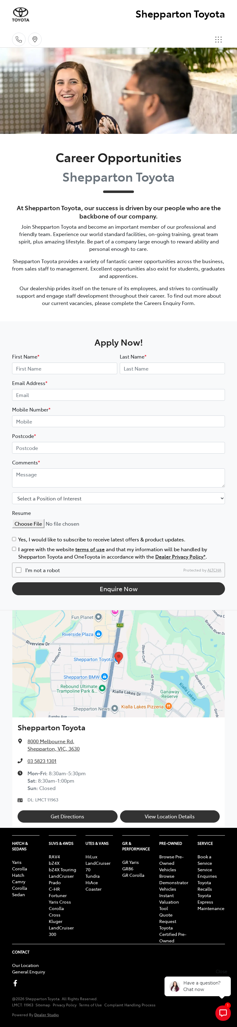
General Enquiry (28, 972)
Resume (21, 512)
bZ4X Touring (62, 869)
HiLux (91, 856)
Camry (18, 881)
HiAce (91, 882)
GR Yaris (130, 862)
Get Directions (67, 816)
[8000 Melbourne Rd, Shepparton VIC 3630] (35, 39)
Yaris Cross (60, 902)
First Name (26, 356)
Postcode (24, 435)
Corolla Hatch (19, 871)
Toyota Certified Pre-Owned (172, 934)
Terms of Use (90, 1004)
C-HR (54, 889)
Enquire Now (119, 588)
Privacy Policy (65, 1004)
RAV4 (54, 856)
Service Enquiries (207, 872)
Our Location (25, 965)
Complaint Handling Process (130, 1004)
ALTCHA (214, 570)
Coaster (93, 889)
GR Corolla (133, 875)
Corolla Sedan (19, 891)
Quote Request (167, 918)
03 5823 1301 (41, 760)
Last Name (133, 356)
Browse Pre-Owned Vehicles (171, 863)
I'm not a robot (42, 570)
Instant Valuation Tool (169, 901)
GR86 (127, 868)
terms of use (90, 549)
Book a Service (205, 859)
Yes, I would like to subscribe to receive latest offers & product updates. (101, 539)
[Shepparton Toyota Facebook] (16, 983)
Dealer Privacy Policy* (180, 556)
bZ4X (54, 863)
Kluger (55, 921)
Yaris (17, 862)
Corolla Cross (56, 911)
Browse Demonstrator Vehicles (173, 882)
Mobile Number (31, 409)
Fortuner (58, 895)
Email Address (30, 382)
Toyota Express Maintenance (211, 901)
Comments (26, 462)
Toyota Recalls (205, 885)
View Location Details (170, 816)
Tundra (92, 876)
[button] (218, 39)
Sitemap (42, 1004)
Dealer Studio (46, 1014)
